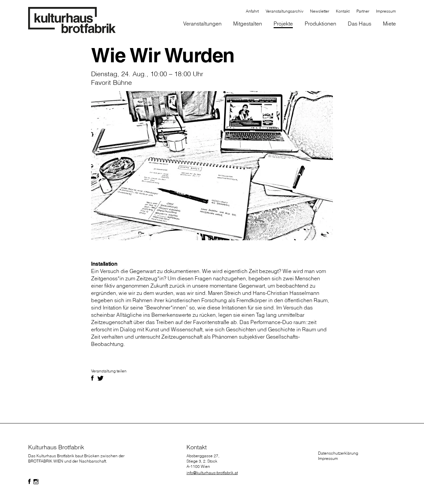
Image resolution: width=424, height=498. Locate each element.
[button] (248, 24)
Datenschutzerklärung (338, 453)
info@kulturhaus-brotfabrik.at (212, 472)
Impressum (328, 458)
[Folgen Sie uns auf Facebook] (29, 481)
